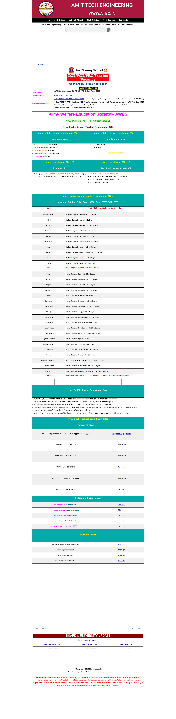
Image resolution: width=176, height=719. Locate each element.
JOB (39, 64)
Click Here (121, 505)
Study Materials (93, 20)
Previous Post (41, 628)
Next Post (136, 628)
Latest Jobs (123, 20)
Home (50, 20)
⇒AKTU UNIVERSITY (52, 644)
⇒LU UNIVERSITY (127, 644)
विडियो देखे (121, 544)
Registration (117, 434)
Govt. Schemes (109, 20)
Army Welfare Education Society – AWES (69, 99)
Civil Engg (61, 20)
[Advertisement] (88, 47)
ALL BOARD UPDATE (89, 640)
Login (128, 434)
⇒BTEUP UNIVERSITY (90, 644)
